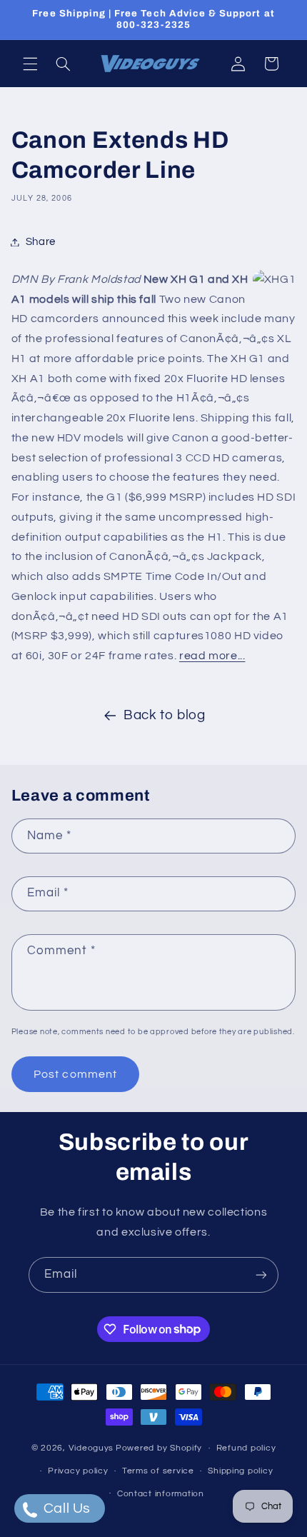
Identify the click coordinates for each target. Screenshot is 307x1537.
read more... (212, 655)
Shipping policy (240, 1471)
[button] (30, 63)
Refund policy (246, 1448)
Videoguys (91, 1448)
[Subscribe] (261, 1274)
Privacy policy (78, 1471)
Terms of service (158, 1471)
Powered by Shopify (159, 1448)
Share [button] (41, 241)
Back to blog (165, 715)
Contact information (160, 1494)
